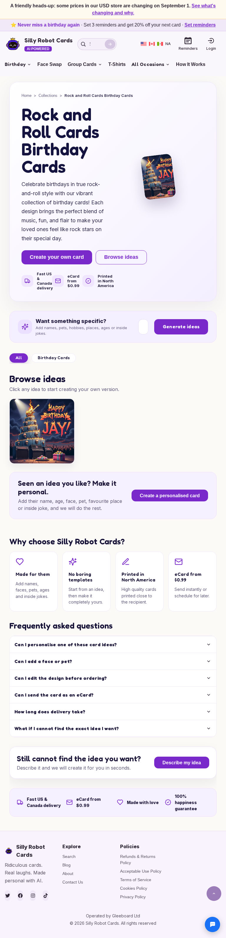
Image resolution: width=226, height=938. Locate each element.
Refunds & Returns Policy (137, 859)
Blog (66, 865)
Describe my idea (181, 762)
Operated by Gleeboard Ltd (113, 915)
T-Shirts (117, 64)
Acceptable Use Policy (140, 871)
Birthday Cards (54, 357)
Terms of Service (135, 879)
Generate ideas (181, 326)
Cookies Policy (133, 888)
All (19, 357)
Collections (48, 95)
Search (69, 856)
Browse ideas (121, 257)
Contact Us (72, 882)
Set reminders (200, 24)
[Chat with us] (212, 924)
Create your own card (57, 257)
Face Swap (49, 64)
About (67, 873)
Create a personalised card (170, 495)
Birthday (15, 64)
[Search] (110, 44)
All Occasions (148, 64)
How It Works (190, 64)
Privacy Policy (133, 896)
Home (26, 95)
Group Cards (82, 64)
